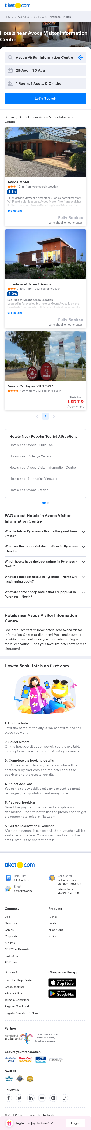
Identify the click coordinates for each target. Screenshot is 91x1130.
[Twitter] (19, 1098)
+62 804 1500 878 (69, 884)
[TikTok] (64, 1098)
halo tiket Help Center (18, 980)
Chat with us (22, 880)
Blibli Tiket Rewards (17, 949)
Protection (11, 956)
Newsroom (12, 923)
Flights (52, 917)
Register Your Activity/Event (22, 1013)
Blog (7, 917)
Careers (10, 930)
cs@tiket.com (23, 891)
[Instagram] (53, 1098)
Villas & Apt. (56, 930)
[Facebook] (8, 1098)
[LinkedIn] (31, 1098)
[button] (45, 533)
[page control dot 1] (44, 503)
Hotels (52, 923)
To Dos (52, 936)
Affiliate (10, 943)
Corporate (11, 936)
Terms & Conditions (17, 1000)
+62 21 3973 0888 (69, 893)
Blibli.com (11, 962)
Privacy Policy (13, 993)
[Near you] (80, 57)
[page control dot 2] (48, 503)
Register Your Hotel (17, 1006)
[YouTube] (42, 1098)
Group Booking (14, 987)
